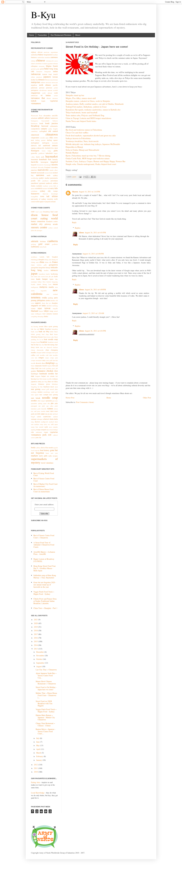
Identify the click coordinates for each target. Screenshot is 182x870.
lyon (49, 284)
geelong (33, 244)
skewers (37, 422)
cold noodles (40, 355)
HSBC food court (37, 212)
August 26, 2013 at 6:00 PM (95, 289)
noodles (34, 400)
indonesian (36, 74)
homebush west (45, 159)
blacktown (34, 123)
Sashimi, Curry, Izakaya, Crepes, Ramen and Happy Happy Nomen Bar (95, 161)
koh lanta (34, 276)
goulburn (55, 244)
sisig (32, 422)
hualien (46, 270)
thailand (34, 310)
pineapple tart (36, 406)
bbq (47, 331)
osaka (44, 297)
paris (56, 297)
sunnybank (43, 247)
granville (34, 153)
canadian (47, 57)
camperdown (35, 129)
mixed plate (54, 389)
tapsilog (33, 430)
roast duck (50, 411)
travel (43, 463)
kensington (44, 162)
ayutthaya (34, 257)
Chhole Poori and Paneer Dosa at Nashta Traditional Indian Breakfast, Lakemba (44, 601)
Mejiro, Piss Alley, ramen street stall (81, 98)
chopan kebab (41, 352)
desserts (38, 363)
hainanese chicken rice (47, 370)
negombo (44, 291)
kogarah (33, 165)
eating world (49, 218)
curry (43, 360)
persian (41, 88)
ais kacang (34, 326)
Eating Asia (35, 782)
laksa (56, 381)
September (40, 663)
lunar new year (52, 453)
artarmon (34, 118)
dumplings (50, 362)
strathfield (38, 188)
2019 (36, 627)
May (38, 745)
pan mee (55, 401)
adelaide (34, 241)
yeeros (33, 437)
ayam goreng (53, 326)
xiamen (55, 314)
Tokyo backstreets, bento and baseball (81, 112)
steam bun (34, 427)
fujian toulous (36, 265)
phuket (48, 300)
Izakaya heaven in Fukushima (78, 138)
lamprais (33, 384)
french (55, 66)
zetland (52, 201)
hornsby (55, 159)
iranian (44, 74)
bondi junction (51, 123)
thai (43, 97)
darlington (45, 143)
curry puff (49, 360)
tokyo (46, 310)
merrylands (40, 173)
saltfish (39, 417)
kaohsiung (54, 274)
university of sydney (38, 199)
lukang (45, 284)
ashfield (41, 118)
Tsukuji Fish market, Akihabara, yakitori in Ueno (86, 106)
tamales (55, 427)
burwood (44, 126)
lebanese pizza (44, 384)
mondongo (46, 392)
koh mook (41, 276)
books (33, 447)
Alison (81, 232)
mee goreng (35, 389)
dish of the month (47, 447)
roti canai (41, 413)
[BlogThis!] (87, 177)
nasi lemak (35, 398)
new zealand (52, 294)
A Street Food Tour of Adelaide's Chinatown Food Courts (43, 544)
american (46, 52)
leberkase (55, 384)
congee (41, 357)
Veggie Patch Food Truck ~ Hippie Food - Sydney (43, 592)
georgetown (53, 264)
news (41, 455)
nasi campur (43, 394)
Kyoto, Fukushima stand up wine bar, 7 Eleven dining (88, 155)
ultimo (55, 196)
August (39, 666)
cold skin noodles (52, 355)
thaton (41, 311)
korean (55, 77)
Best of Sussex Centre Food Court (43, 479)
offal (38, 401)
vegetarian (54, 100)
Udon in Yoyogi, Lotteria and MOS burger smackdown (88, 118)
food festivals (35, 450)
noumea (35, 297)
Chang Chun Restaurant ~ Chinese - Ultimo (45, 724)
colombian (38, 63)
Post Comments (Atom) (85, 402)
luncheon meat (48, 387)
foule (43, 368)
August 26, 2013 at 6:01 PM (95, 232)
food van (38, 368)
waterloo (50, 199)
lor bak (40, 387)
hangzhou (42, 267)
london (48, 282)
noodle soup (50, 397)
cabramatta (54, 126)
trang (51, 311)
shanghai (55, 303)
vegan (43, 101)
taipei (40, 308)
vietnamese (36, 103)
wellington (38, 314)
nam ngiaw (35, 395)
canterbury (34, 131)
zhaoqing (40, 316)
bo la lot (40, 339)
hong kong (36, 270)
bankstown (54, 118)
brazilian (55, 55)
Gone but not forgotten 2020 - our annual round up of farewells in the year (44, 584)
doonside (55, 143)
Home (31, 35)
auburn (47, 118)
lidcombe (41, 167)
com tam (34, 358)
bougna (33, 342)
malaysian (35, 82)
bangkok (55, 257)
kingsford (54, 162)
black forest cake (48, 337)
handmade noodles (46, 373)
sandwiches (47, 416)
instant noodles (47, 379)
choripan (49, 352)
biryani (40, 337)
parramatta (54, 178)
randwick (49, 183)
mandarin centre (52, 221)
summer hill (46, 188)
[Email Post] (80, 177)
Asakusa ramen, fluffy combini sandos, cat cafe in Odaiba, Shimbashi (95, 104)
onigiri (43, 401)
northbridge (34, 178)
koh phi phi (49, 276)
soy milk (51, 424)
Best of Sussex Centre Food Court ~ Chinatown (43, 536)
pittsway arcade (51, 224)
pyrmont (42, 183)
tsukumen (39, 432)
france (55, 261)
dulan (46, 262)
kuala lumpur (42, 279)
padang (50, 298)
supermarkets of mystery (44, 460)
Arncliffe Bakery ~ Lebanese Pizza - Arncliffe (44, 553)
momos (40, 392)
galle (45, 265)
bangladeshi (48, 55)
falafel (44, 366)
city (51, 137)
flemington (35, 150)
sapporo (38, 303)
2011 (36, 768)
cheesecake (40, 350)
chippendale (35, 138)
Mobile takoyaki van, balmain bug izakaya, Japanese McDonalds (93, 144)
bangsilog (55, 329)
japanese (47, 76)
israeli (55, 74)
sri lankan (46, 95)
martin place (54, 170)
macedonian (54, 80)
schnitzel (46, 419)
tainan (33, 308)
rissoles (43, 411)
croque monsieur (36, 360)
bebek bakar (54, 332)
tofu (32, 432)
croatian (44, 63)
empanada (38, 366)
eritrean (55, 63)
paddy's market (44, 178)
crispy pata (54, 358)
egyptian (50, 63)
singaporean (35, 93)
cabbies (38, 448)
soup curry (43, 424)
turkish (33, 100)
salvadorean (43, 90)
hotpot (43, 376)
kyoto (51, 279)
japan (74, 177)
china (41, 261)
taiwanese (35, 97)
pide (56, 403)
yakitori (55, 435)
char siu (43, 347)
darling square (52, 140)
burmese (34, 57)
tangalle (55, 308)
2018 (36, 630)
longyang (55, 282)
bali (48, 257)
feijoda (49, 366)
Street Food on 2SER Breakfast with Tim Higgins (44, 703)
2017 (36, 634)
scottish (55, 90)
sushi (46, 427)
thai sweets (49, 430)
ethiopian (34, 66)
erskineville (40, 148)
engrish (55, 448)
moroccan (55, 82)
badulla (42, 257)
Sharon (75, 191)
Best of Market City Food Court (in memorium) (45, 485)
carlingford (43, 131)
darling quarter (40, 140)
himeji (48, 267)
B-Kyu (43, 14)
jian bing (44, 382)
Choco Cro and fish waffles (77, 132)
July (38, 738)
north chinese (45, 85)
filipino (48, 66)
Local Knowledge (37, 792)
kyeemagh (47, 165)
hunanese (39, 71)
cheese (33, 350)
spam (56, 424)
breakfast (43, 342)
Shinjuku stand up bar (75, 95)
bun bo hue (35, 344)
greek (42, 69)
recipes (55, 456)
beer (51, 334)
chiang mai (47, 260)
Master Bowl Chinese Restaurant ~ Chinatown (46, 682)
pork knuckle (42, 409)
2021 (36, 619)
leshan (40, 282)
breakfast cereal (53, 342)
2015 (36, 641)
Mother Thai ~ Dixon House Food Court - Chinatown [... (46, 695)
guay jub (55, 368)
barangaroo (34, 121)
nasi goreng (53, 394)
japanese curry (36, 381)
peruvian (49, 88)
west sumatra (47, 314)
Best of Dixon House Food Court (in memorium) (43, 490)
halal (46, 68)
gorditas (48, 368)
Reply (74, 222)
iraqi (50, 74)
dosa (43, 363)
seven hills (52, 186)
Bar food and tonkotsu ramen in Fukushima (84, 129)
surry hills (54, 188)
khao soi (51, 381)
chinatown (52, 134)
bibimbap (34, 337)
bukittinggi (34, 260)
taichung (55, 306)
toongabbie (34, 196)
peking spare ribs (44, 403)
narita (33, 291)
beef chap (45, 334)
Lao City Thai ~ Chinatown (46, 669)
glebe (56, 150)
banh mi (42, 331)
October (39, 659)
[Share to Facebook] (92, 177)
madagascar (34, 287)
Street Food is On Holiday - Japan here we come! (46, 688)
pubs (45, 455)
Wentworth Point (36, 116)
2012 (36, 764)
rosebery (45, 186)
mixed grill (45, 389)
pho (52, 403)
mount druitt (48, 173)
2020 (36, 623)
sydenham (34, 191)
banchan (48, 329)
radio (50, 456)
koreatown (40, 165)
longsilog (34, 387)
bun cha (41, 345)
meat (56, 387)
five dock (54, 148)
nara (56, 287)
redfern (55, 183)
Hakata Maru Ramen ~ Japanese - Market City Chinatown (45, 717)
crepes (47, 358)
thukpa (55, 430)
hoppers (37, 376)
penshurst (45, 181)
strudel (41, 427)
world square (39, 201)
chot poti (55, 352)
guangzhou (34, 267)
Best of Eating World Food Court (43, 474)
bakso (42, 329)
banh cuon (34, 332)
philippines (41, 300)
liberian (47, 80)
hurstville (34, 162)
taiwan (47, 308)
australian (34, 55)
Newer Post (70, 397)
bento (56, 334)
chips (47, 350)
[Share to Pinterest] (94, 177)
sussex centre (39, 227)
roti (36, 414)
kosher (33, 80)
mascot (33, 172)
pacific (55, 85)
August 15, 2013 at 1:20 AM (93, 313)
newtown (40, 175)
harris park (40, 157)
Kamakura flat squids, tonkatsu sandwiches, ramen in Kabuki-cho (93, 109)
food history (44, 450)
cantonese (54, 57)
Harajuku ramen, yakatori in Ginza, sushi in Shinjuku (88, 101)
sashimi (55, 417)
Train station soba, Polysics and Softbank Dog (85, 115)
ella (50, 262)
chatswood (35, 134)
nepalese (34, 85)
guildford (41, 153)
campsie (44, 128)
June (38, 742)
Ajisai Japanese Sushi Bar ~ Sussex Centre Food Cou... (46, 675)
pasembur (34, 403)
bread (38, 342)
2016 (36, 638)
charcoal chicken (52, 347)
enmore (55, 145)
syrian (56, 95)
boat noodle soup (51, 339)
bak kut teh (35, 329)
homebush (34, 159)
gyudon (33, 371)
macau (55, 284)
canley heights (53, 129)
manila (51, 287)
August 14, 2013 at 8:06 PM (93, 253)
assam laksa (43, 326)
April (38, 749)
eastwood (46, 145)
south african (47, 93)
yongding (34, 316)
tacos (50, 427)
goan (37, 69)
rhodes (33, 186)
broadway (35, 125)
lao (37, 80)
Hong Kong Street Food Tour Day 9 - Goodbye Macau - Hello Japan (44, 568)
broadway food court (50, 212)
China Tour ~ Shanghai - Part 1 (45, 608)
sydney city (45, 191)
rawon (56, 409)
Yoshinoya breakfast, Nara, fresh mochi (82, 141)
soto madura (35, 424)
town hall (44, 196)
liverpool (47, 167)
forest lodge (46, 151)
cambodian (40, 57)
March (39, 752)
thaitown (45, 194)
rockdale (39, 186)
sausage (33, 419)
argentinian (54, 52)
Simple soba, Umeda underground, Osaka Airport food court (91, 164)
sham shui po (46, 303)
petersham (54, 181)
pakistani (34, 88)
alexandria (47, 115)
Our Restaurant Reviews (61, 35)
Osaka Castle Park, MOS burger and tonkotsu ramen (88, 158)
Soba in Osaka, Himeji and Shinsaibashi (82, 150)
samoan (50, 90)
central (55, 131)
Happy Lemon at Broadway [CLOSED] (43, 560)
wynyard (47, 201)
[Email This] (84, 177)
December (40, 652)
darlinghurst (35, 143)
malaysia (43, 286)
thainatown (35, 193)
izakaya (55, 379)
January (39, 760)
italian (33, 77)
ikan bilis (39, 379)
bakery (40, 54)
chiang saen (35, 262)
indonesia (54, 270)
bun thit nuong (49, 344)
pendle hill (35, 181)
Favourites (42, 35)
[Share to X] (89, 177)
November (40, 655)
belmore (55, 121)
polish (56, 88)
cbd (49, 131)
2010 (36, 772)
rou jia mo (48, 414)
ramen (50, 408)
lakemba (54, 164)
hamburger (34, 374)
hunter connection (38, 221)
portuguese (34, 90)
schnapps (39, 419)
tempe (55, 191)
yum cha (38, 437)
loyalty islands (36, 284)
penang (33, 300)
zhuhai (46, 316)
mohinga (34, 392)
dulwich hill (36, 145)
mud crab (54, 392)
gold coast (43, 243)
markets (34, 455)
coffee (33, 355)
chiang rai (55, 260)
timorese (55, 98)
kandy (48, 274)
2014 (36, 645)
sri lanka (42, 305)
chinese (40, 60)
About (77, 35)
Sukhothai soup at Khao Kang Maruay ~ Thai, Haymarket (44, 576)
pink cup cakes (47, 406)
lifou (44, 282)
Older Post (147, 397)
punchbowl (34, 183)
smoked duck (53, 422)
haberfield (49, 153)
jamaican (39, 77)
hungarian (48, 71)
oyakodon (49, 401)
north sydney (52, 175)
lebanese (41, 79)
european (42, 66)
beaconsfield (45, 121)
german (33, 69)
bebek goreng (36, 334)
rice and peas (35, 411)
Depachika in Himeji (74, 147)
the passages (38, 230)
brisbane (43, 241)
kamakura (42, 274)
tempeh (43, 429)
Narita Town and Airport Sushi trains (81, 121)
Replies (77, 228)
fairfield (48, 148)
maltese (43, 82)
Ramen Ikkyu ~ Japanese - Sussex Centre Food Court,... (46, 731)
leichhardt (34, 167)
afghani (33, 52)
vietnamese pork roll (41, 434)
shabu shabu (54, 419)
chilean (33, 61)
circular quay (44, 138)
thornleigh (54, 194)
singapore (34, 305)
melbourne (35, 246)
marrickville (43, 169)
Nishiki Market (72, 152)
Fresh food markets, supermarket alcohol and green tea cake (91, 135)
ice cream (50, 376)
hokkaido (54, 267)
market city (37, 223)
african (40, 52)
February (40, 756)
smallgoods (44, 422)
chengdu (41, 259)
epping (33, 148)
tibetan (49, 98)
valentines (49, 463)
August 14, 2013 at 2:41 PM (89, 191)
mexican (48, 82)
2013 (36, 648)
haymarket (51, 156)
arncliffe (55, 115)
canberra (52, 241)
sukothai (49, 306)
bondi (41, 123)
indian (55, 71)
